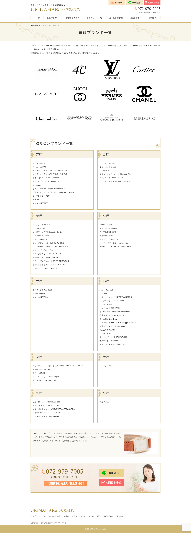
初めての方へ (49, 516)
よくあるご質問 (94, 516)
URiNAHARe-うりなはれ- (98, 529)
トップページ (36, 516)
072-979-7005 (149, 8)
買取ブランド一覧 (78, 516)
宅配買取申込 (109, 516)
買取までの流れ (63, 516)
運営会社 (120, 516)
